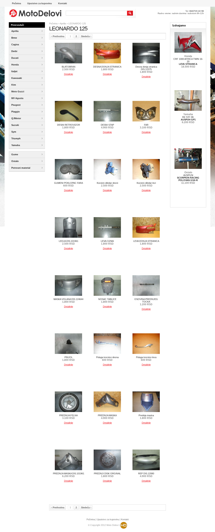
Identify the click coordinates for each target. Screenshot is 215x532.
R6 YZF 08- (188, 118)
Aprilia (63, 23)
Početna (53, 23)
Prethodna (58, 36)
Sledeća (85, 36)
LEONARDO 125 (77, 23)
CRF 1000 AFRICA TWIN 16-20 (188, 61)
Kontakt (125, 519)
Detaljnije (68, 74)
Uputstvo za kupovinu (108, 519)
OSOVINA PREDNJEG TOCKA (146, 302)
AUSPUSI (188, 177)
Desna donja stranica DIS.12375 (146, 69)
